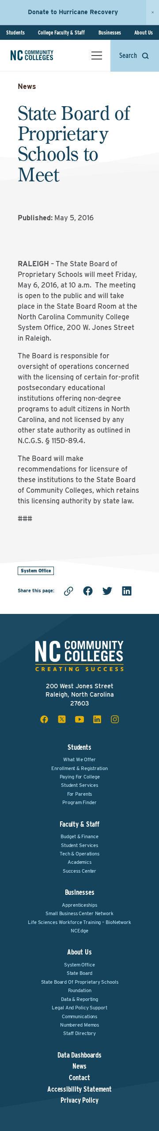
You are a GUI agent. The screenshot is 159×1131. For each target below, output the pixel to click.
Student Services (79, 785)
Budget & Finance (79, 836)
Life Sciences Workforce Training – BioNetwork (79, 922)
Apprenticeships (79, 905)
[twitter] (107, 591)
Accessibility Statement (79, 1089)
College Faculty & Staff (61, 32)
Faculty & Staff (79, 824)
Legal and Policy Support (79, 1007)
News (27, 86)
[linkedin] (126, 591)
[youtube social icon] (79, 719)
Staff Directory (79, 1033)
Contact (79, 1078)
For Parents (79, 794)
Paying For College (80, 777)
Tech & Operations (79, 854)
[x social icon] (61, 719)
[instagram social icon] (114, 719)
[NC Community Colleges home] (44, 55)
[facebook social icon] (44, 719)
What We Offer (79, 759)
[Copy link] (68, 591)
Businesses (109, 32)
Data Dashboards (79, 1055)
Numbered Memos (79, 1025)
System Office (36, 570)
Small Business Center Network (79, 913)
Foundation (79, 990)
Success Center (79, 871)
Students (15, 32)
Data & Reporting (79, 999)
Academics (79, 862)
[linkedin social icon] (97, 719)
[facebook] (88, 591)
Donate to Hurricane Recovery (73, 11)
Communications (79, 1016)
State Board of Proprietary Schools (79, 982)
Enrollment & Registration (79, 768)
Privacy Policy (79, 1100)
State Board (80, 973)
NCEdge (79, 931)
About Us (143, 32)
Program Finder (79, 802)
